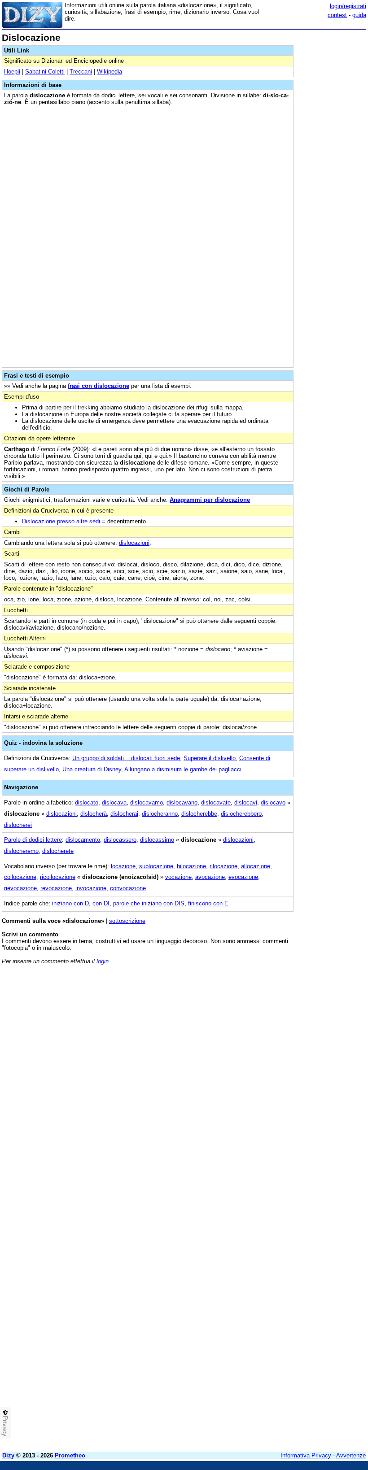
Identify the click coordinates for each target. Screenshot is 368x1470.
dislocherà (93, 813)
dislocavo (273, 802)
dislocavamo (146, 802)
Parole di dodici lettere (33, 839)
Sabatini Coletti (45, 71)
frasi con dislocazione (98, 386)
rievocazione (20, 888)
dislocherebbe (199, 813)
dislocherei (18, 825)
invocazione (90, 888)
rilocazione (223, 866)
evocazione (243, 877)
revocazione (56, 888)
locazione (123, 866)
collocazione (20, 877)
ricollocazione (57, 877)
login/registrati (348, 6)
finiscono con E (208, 903)
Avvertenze (351, 1455)
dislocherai (124, 813)
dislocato (86, 802)
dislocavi (245, 802)
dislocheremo (21, 851)
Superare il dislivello (210, 758)
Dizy (8, 1455)
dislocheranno (160, 813)
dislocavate (216, 802)
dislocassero (120, 839)
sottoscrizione (127, 921)
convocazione (128, 888)
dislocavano (181, 802)
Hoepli (12, 71)
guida (359, 15)
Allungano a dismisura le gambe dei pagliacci (182, 769)
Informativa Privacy (305, 1455)
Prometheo (70, 1455)
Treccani (81, 71)
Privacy (5, 1426)
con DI (101, 903)
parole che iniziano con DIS (148, 903)
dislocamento (83, 839)
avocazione (210, 877)
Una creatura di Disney (91, 769)
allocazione (255, 866)
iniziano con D (70, 903)
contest (337, 15)
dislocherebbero (241, 813)
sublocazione (156, 866)
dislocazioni (134, 542)
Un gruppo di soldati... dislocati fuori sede (126, 758)
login (102, 961)
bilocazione (191, 866)
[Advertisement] (299, 1027)
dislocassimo (157, 839)
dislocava (114, 802)
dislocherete (58, 851)
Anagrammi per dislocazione (210, 499)
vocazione (178, 877)
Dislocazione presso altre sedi (61, 521)
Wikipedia (109, 71)
